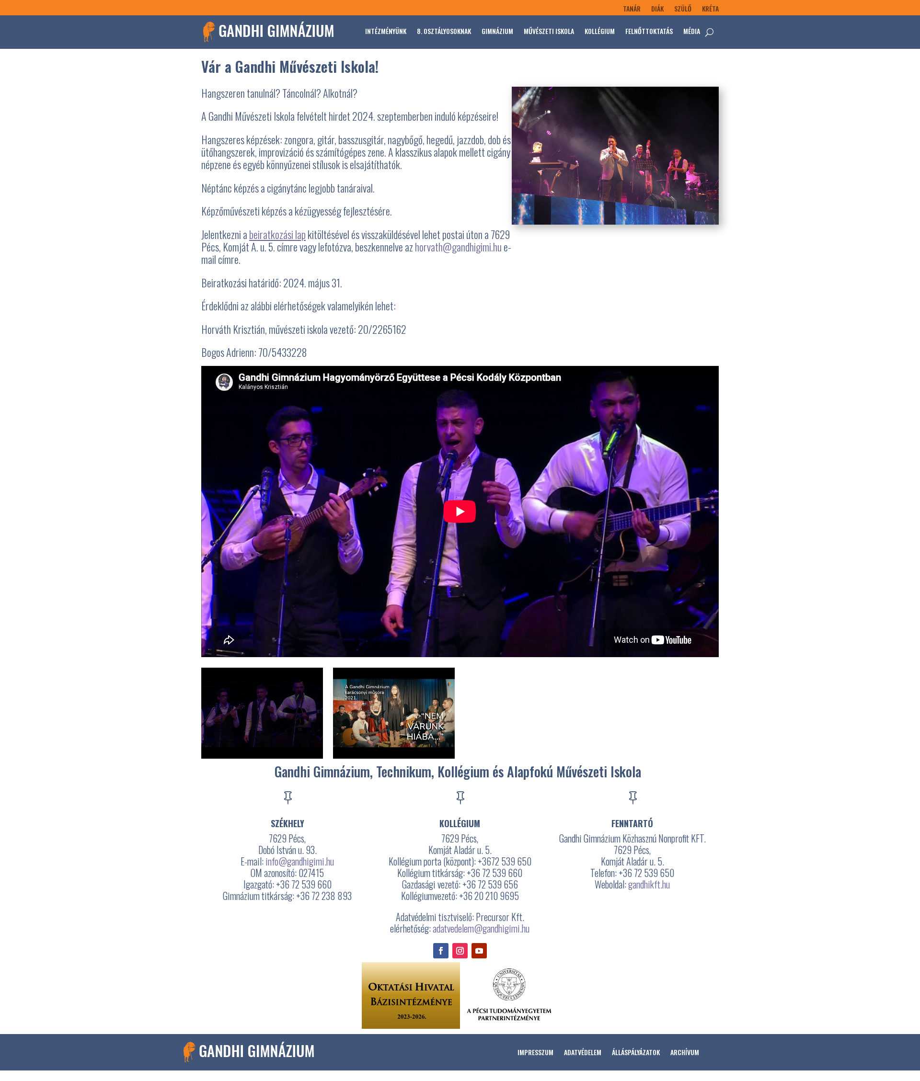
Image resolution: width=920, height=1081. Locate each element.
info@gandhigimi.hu (299, 861)
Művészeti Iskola (549, 31)
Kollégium (600, 31)
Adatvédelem (582, 1052)
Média (691, 31)
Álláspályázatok (636, 1052)
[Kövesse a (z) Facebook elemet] (440, 950)
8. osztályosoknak (444, 31)
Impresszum (535, 1052)
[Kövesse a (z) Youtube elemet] (479, 950)
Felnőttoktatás (649, 31)
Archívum (684, 1052)
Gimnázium (497, 31)
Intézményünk (385, 31)
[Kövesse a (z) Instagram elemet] (460, 950)
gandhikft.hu (649, 884)
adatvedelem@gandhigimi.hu (481, 928)
